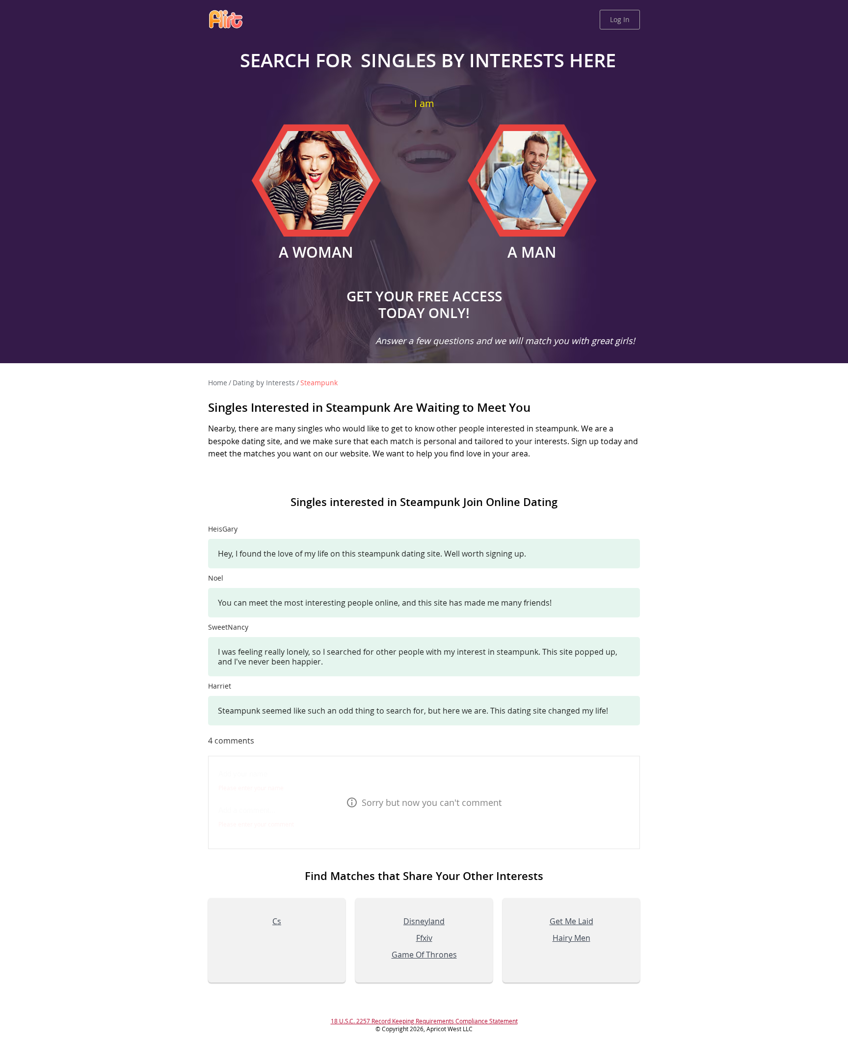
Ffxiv (424, 938)
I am (424, 103)
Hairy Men (571, 938)
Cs (276, 921)
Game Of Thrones (424, 954)
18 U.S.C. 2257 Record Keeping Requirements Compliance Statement (424, 1021)
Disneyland (424, 921)
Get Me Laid (571, 921)
